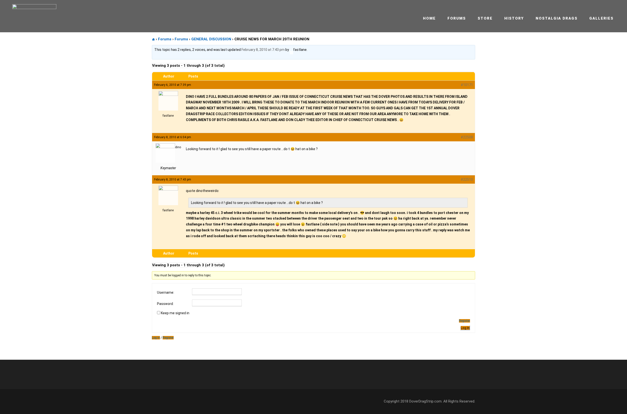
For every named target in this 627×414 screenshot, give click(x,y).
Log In (465, 328)
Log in (156, 337)
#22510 (467, 179)
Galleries (601, 18)
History (514, 18)
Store (485, 18)
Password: (165, 304)
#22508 (467, 137)
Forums (456, 18)
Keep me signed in (175, 313)
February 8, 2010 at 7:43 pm (263, 50)
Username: (165, 292)
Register (464, 321)
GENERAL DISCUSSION (211, 39)
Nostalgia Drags (557, 18)
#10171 (467, 85)
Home (429, 18)
